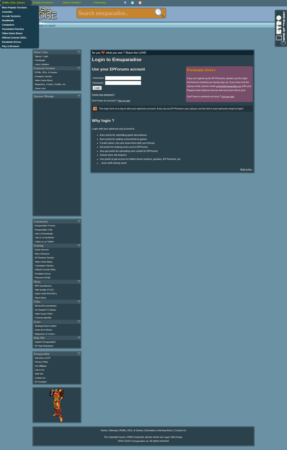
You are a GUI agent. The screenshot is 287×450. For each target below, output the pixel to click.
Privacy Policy (41, 362)
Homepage (40, 60)
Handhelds (8, 20)
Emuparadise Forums (45, 225)
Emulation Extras (11, 42)
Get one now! (228, 96)
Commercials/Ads (43, 317)
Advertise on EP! (43, 358)
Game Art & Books (43, 330)
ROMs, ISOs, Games (13, 2)
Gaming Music (165, 430)
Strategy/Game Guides (46, 326)
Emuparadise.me (141, 441)
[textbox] (121, 13)
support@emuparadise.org (228, 86)
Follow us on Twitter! (44, 241)
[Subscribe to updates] (140, 3)
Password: (98, 83)
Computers (8, 24)
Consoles (7, 12)
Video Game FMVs (44, 314)
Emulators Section (43, 76)
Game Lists (40, 88)
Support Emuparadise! (45, 342)
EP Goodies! (41, 382)
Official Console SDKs (14, 37)
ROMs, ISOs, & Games (46, 72)
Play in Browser (11, 46)
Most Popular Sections (14, 7)
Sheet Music (40, 298)
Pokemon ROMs (43, 277)
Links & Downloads (44, 233)
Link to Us (39, 370)
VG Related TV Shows (45, 310)
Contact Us (40, 378)
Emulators (150, 430)
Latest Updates (42, 64)
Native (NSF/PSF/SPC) (46, 293)
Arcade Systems (11, 16)
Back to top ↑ (246, 169)
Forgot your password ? (103, 94)
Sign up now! (124, 101)
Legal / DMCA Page (173, 437)
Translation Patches (13, 29)
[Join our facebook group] (125, 3)
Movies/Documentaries (46, 306)
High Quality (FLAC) (44, 290)
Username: (98, 78)
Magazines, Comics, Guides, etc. (50, 84)
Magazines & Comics (45, 334)
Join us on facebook (44, 237)
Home (104, 430)
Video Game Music (44, 80)
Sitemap (113, 430)
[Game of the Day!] (280, 28)
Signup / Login (41, 56)
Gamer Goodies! (72, 2)
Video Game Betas (12, 33)
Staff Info (39, 374)
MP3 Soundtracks (43, 286)
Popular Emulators (43, 2)
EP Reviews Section (44, 257)
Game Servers (42, 249)
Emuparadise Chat (43, 230)
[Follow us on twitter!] (132, 3)
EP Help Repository (44, 346)
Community (99, 2)
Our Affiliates (41, 366)
